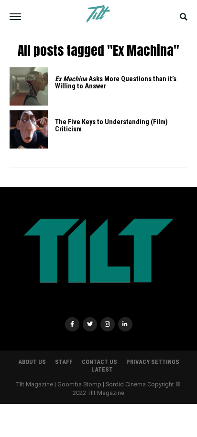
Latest (102, 369)
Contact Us (99, 361)
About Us (32, 361)
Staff (64, 361)
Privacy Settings (152, 361)
